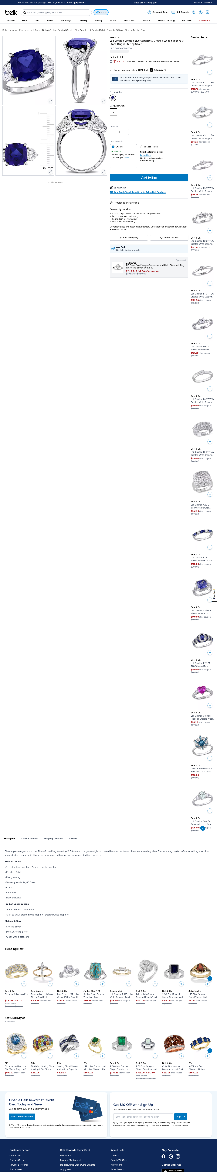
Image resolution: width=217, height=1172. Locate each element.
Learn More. (125, 80)
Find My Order (17, 1160)
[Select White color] (113, 98)
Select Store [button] (145, 155)
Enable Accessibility (202, 2)
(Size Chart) (119, 105)
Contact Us (15, 1155)
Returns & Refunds (19, 1164)
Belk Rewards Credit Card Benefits (77, 1164)
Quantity (114, 126)
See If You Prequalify (22, 1116)
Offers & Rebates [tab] (29, 838)
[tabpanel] (108, 894)
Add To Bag (149, 177)
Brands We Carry (119, 1160)
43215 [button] (126, 157)
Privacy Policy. (169, 1122)
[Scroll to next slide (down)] (202, 828)
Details (176, 61)
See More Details (118, 229)
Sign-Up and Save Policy (147, 1122)
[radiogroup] (149, 111)
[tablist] (108, 838)
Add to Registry (130, 237)
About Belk (117, 1150)
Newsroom (116, 1164)
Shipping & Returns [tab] (53, 838)
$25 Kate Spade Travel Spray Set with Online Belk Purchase (138, 192)
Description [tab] (10, 838)
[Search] (24, 12)
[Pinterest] (171, 1156)
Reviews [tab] (73, 838)
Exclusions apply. (183, 1122)
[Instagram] (178, 1156)
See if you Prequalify (141, 80)
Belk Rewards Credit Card (75, 1150)
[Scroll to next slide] (209, 978)
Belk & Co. (115, 37)
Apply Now (65, 1169)
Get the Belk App (171, 1164)
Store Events (117, 1169)
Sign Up (181, 1116)
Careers (115, 1155)
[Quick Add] (209, 72)
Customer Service (20, 1150)
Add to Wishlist (171, 237)
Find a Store (16, 1169)
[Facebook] (164, 1156)
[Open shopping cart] (207, 12)
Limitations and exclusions (163, 226)
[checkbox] (111, 61)
